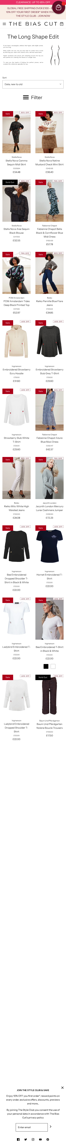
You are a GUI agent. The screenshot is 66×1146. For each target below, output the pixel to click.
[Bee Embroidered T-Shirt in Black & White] (49, 619)
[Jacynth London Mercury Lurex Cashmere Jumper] (49, 478)
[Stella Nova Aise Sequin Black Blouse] (16, 201)
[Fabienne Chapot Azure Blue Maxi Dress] (49, 410)
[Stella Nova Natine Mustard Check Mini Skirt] (49, 132)
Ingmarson (16, 366)
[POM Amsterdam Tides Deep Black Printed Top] (16, 273)
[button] (33, 84)
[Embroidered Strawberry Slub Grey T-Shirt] (49, 341)
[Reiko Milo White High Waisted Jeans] (16, 478)
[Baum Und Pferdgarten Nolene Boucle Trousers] (49, 696)
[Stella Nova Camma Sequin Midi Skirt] (16, 132)
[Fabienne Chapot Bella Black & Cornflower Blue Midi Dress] (49, 201)
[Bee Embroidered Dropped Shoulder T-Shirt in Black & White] (16, 546)
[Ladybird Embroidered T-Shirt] (16, 619)
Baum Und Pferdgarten (49, 720)
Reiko (49, 298)
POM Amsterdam (16, 298)
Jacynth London (49, 503)
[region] (33, 2)
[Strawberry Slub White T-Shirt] (16, 410)
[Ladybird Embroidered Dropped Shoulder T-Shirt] (16, 696)
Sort (4, 77)
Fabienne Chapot (49, 225)
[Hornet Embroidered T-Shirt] (49, 546)
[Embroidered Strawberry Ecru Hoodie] (16, 341)
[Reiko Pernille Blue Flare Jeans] (49, 273)
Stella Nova (16, 157)
